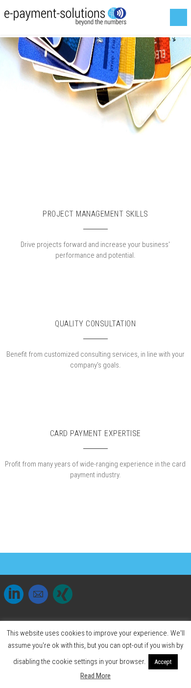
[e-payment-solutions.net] (65, 23)
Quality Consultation (95, 323)
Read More (95, 675)
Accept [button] (163, 661)
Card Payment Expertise (95, 433)
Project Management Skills (95, 214)
